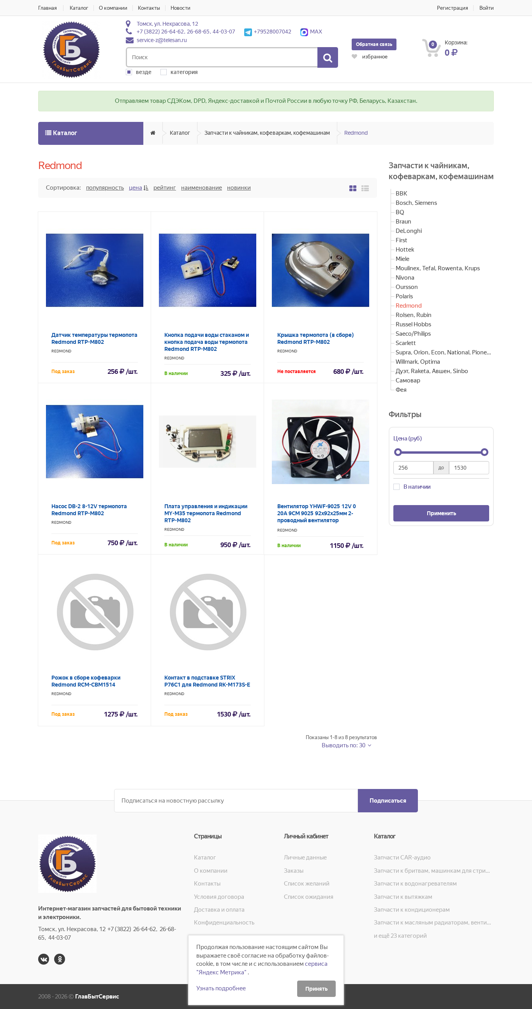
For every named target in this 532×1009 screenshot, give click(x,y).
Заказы (293, 870)
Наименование (201, 187)
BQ (400, 212)
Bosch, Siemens (416, 202)
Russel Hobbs (413, 324)
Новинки (239, 187)
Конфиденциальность (224, 922)
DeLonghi (409, 230)
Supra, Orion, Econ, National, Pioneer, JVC (445, 352)
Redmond (356, 133)
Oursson (407, 287)
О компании (113, 8)
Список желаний (306, 883)
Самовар (408, 380)
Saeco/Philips (413, 333)
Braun (403, 221)
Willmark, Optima (418, 361)
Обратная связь (374, 44)
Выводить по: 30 (344, 745)
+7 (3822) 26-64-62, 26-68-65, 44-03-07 (186, 31)
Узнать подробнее (221, 988)
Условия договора (219, 896)
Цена (135, 187)
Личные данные (305, 857)
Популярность (105, 187)
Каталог (79, 8)
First (401, 240)
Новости (180, 8)
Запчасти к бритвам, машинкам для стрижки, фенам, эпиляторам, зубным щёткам (434, 870)
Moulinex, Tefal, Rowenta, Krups (438, 268)
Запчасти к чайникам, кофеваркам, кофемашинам (267, 133)
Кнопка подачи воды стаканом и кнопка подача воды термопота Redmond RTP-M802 (206, 342)
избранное (374, 57)
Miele (402, 258)
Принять (316, 989)
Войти (486, 8)
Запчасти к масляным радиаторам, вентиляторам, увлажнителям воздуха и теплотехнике (434, 922)
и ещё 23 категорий (400, 935)
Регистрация (452, 8)
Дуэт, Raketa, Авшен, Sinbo (432, 371)
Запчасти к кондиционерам (412, 909)
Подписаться (388, 800)
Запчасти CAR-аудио (402, 857)
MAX (316, 31)
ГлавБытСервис (97, 996)
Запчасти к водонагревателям (415, 883)
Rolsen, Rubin (414, 315)
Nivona (405, 277)
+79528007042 (272, 31)
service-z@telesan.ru (162, 40)
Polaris (404, 296)
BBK (401, 193)
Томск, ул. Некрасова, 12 (167, 24)
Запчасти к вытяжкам (403, 896)
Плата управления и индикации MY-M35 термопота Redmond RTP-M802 (205, 513)
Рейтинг (164, 187)
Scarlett (406, 343)
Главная (47, 8)
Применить (441, 513)
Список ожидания (308, 896)
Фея (401, 389)
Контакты (149, 8)
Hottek (405, 249)
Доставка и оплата (219, 909)
